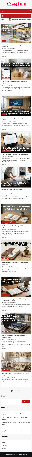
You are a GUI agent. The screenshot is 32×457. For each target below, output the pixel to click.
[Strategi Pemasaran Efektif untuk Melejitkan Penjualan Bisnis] (16, 177)
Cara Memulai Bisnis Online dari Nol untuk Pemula (15, 154)
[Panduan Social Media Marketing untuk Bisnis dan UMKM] (16, 214)
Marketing (9, 150)
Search (3, 396)
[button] (2, 10)
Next (18, 390)
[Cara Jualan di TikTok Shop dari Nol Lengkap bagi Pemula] (16, 69)
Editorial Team (6, 48)
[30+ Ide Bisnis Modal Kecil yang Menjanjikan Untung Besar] (16, 362)
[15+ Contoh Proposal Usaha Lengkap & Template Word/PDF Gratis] (16, 323)
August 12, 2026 (13, 121)
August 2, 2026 (13, 302)
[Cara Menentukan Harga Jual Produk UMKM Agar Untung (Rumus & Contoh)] (16, 287)
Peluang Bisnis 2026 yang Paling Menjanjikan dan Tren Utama (16, 423)
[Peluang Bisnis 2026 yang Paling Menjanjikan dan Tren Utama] (16, 106)
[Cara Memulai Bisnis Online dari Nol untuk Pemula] (16, 143)
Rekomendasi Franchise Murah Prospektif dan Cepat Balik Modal (15, 413)
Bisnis (4, 41)
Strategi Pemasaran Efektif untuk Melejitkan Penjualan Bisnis (16, 430)
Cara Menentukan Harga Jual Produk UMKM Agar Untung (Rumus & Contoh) (14, 299)
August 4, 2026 (13, 266)
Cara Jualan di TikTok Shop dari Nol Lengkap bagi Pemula (14, 418)
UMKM (8, 77)
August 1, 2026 (13, 339)
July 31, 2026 (12, 377)
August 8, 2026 (13, 193)
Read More (4, 56)
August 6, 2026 (13, 229)
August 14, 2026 (13, 85)
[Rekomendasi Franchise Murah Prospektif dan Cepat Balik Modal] (16, 33)
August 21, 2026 (13, 48)
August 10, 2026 (13, 156)
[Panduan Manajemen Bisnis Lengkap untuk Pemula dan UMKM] (16, 250)
